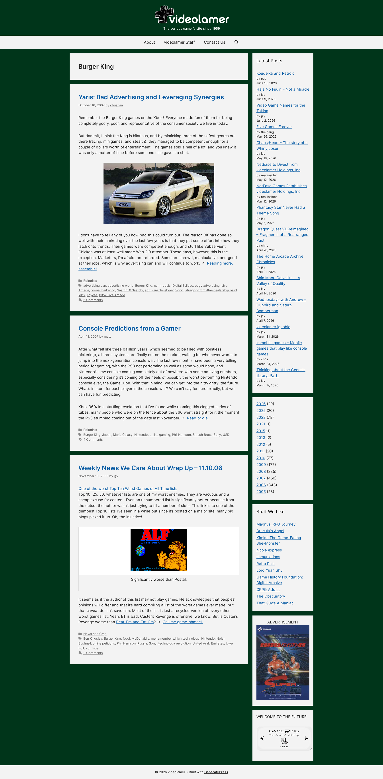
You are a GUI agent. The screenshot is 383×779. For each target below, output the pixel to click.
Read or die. (198, 418)
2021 (260, 424)
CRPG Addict (268, 589)
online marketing (103, 290)
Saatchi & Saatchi (130, 290)
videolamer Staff (179, 42)
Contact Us (214, 42)
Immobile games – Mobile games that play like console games (281, 348)
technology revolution (174, 643)
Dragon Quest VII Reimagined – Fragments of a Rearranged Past (282, 235)
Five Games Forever (274, 127)
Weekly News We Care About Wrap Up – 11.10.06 (150, 468)
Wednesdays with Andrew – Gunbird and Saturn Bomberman (281, 305)
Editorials (90, 280)
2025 (261, 410)
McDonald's (140, 638)
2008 (261, 471)
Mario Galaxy (123, 434)
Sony (217, 434)
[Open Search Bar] (237, 42)
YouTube (92, 648)
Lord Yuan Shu (269, 570)
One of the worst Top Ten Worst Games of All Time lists (127, 488)
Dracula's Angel (270, 531)
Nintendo (141, 434)
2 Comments (93, 653)
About (149, 42)
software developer (159, 290)
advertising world (120, 285)
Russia (142, 643)
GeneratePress (216, 772)
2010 (260, 458)
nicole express (269, 550)
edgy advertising (207, 285)
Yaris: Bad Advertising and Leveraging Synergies (151, 97)
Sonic (179, 290)
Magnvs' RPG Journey (275, 524)
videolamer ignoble (273, 327)
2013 (260, 437)
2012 (260, 444)
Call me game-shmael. (183, 622)
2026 (261, 404)
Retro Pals (265, 563)
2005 (261, 491)
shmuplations (268, 557)
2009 (261, 464)
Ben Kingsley (92, 638)
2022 (261, 417)
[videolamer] (191, 15)
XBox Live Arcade (112, 295)
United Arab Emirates (208, 643)
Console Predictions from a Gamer (129, 328)
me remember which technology (175, 638)
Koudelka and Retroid (275, 73)
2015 (260, 431)
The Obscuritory (270, 596)
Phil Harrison (181, 434)
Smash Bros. (202, 434)
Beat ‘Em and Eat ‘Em (135, 622)
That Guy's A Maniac (274, 603)
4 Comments (93, 439)
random (284, 746)
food (126, 638)
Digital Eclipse (182, 285)
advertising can (94, 285)
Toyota (92, 295)
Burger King (143, 285)
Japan (106, 434)
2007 (261, 478)
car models (162, 285)
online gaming (160, 434)
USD (226, 434)
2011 (260, 451)
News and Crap (95, 634)
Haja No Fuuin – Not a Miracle (282, 89)
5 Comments (93, 300)
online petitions (104, 643)
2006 (261, 485)
